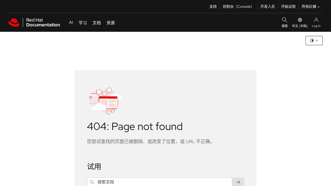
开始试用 (288, 6)
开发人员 (267, 6)
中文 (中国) (300, 26)
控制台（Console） (238, 6)
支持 (213, 6)
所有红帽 (309, 6)
